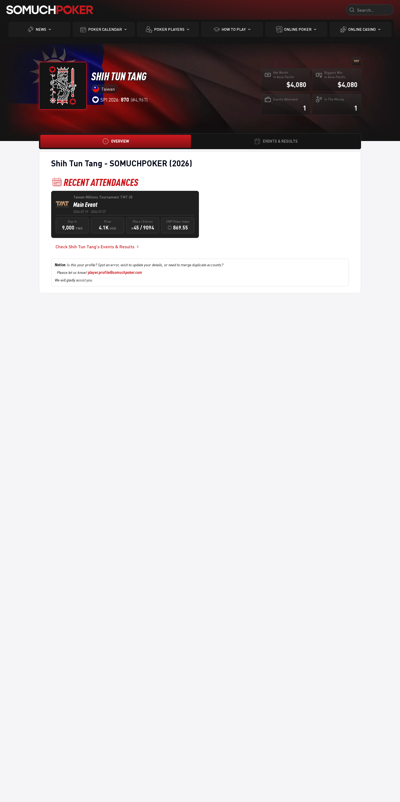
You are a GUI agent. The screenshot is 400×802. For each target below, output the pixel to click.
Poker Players (169, 29)
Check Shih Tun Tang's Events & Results (95, 246)
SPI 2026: (114, 100)
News (41, 29)
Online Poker (298, 29)
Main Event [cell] (85, 204)
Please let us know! (99, 272)
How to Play (233, 29)
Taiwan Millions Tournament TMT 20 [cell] (103, 197)
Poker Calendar (105, 29)
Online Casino (362, 29)
